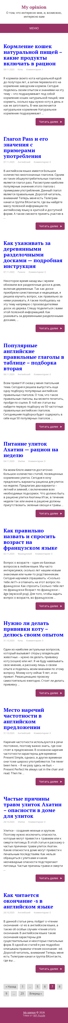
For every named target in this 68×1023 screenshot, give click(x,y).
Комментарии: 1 (34, 69)
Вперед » (35, 993)
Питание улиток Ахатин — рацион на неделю (30, 449)
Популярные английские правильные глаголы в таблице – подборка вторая (33, 357)
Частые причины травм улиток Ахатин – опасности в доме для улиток (32, 807)
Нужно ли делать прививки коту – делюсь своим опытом (33, 629)
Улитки (21, 461)
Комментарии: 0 (42, 162)
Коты (20, 69)
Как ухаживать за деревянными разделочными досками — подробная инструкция (32, 255)
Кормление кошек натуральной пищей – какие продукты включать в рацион (32, 55)
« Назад (11, 986)
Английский (24, 162)
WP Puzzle (39, 1015)
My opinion (29, 1012)
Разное (21, 272)
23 (22, 993)
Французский (25, 553)
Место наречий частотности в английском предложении (23, 718)
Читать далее (48, 122)
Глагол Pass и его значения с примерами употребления (25, 147)
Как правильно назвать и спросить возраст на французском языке (30, 539)
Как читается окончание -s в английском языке (28, 901)
